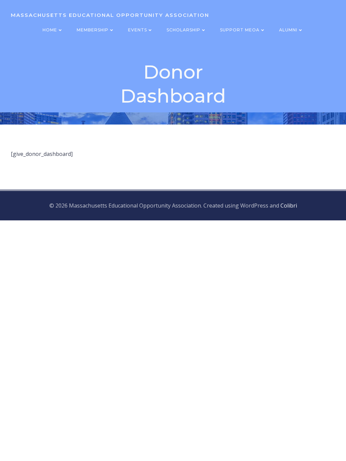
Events (137, 29)
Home (50, 29)
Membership (92, 29)
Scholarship (183, 29)
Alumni (288, 29)
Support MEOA (240, 29)
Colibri (288, 205)
